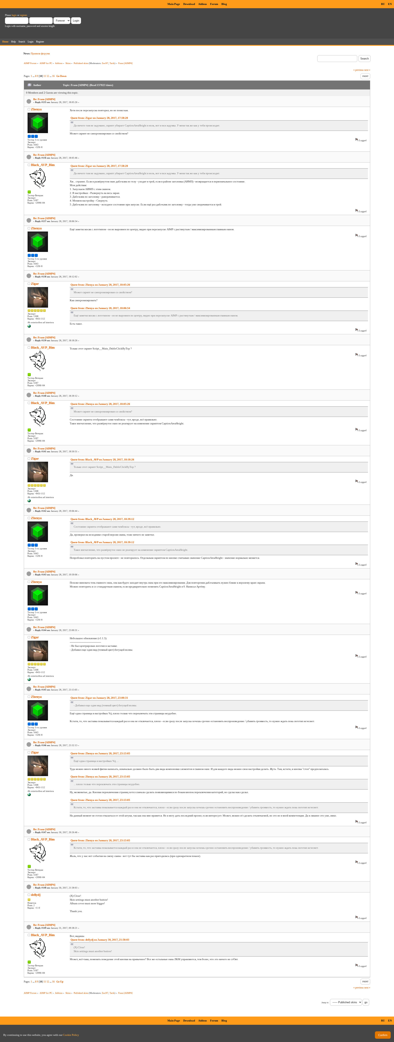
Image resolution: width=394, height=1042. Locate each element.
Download (189, 4)
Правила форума (40, 53)
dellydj (35, 895)
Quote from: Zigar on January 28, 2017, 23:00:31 (99, 697)
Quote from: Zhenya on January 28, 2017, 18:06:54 (100, 308)
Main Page (173, 4)
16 (53, 76)
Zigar (35, 283)
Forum (214, 4)
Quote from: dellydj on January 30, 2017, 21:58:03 (100, 939)
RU (383, 4)
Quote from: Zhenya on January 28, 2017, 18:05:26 (100, 284)
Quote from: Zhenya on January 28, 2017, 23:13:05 (100, 753)
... (34, 76)
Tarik (112, 63)
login (14, 15)
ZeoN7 (105, 63)
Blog (224, 4)
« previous (358, 70)
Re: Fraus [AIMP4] (44, 99)
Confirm (382, 1035)
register (23, 15)
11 (45, 76)
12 (48, 76)
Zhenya (36, 109)
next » (367, 70)
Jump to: (325, 1002)
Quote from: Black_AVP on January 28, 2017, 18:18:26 (102, 459)
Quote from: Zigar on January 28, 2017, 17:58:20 (99, 117)
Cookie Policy (71, 1034)
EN (390, 4)
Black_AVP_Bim (43, 165)
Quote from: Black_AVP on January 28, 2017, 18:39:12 (102, 519)
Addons (202, 4)
